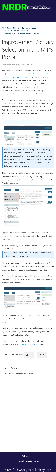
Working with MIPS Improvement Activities (22, 33)
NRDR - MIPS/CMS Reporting (16, 30)
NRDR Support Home (10, 28)
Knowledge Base (29, 28)
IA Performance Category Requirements (18, 373)
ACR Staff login (28, 456)
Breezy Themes (33, 461)
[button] (51, 17)
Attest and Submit (29, 344)
